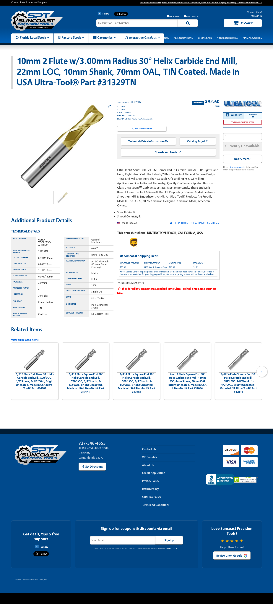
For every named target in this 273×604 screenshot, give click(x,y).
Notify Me (240, 159)
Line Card (206, 38)
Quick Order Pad (228, 38)
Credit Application (153, 473)
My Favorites (254, 38)
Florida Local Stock (33, 37)
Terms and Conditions (155, 505)
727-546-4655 (92, 443)
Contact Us (149, 449)
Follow (44, 547)
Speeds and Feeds (166, 152)
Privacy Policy (150, 481)
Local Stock (175, 16)
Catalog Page (195, 141)
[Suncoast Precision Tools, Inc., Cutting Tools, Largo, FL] (220, 480)
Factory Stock (71, 37)
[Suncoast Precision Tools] (40, 21)
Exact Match (192, 16)
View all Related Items (24, 340)
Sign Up (169, 540)
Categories (105, 37)
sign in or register (238, 167)
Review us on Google (229, 555)
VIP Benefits (149, 457)
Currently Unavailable (242, 146)
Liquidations (185, 38)
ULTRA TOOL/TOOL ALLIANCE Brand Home (196, 223)
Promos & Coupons (157, 38)
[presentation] (11, 371)
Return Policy (150, 489)
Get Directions (94, 466)
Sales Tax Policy (151, 497)
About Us (148, 465)
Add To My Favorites (143, 128)
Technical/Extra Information (146, 141)
